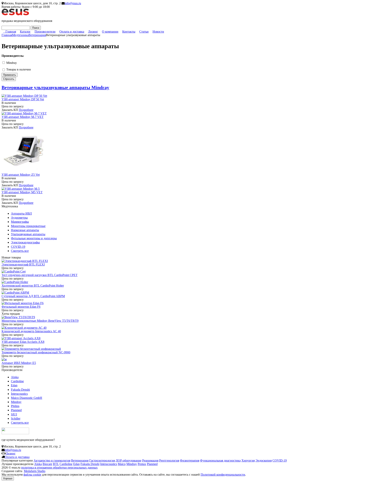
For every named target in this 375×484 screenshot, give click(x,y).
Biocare (47, 464)
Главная (10, 31)
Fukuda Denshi (20, 389)
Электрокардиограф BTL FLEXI (23, 264)
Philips (15, 406)
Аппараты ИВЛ (21, 213)
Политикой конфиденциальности (223, 474)
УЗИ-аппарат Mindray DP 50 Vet (23, 99)
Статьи (144, 31)
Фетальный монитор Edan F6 (21, 306)
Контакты (128, 31)
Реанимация (150, 460)
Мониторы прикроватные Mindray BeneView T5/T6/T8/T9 (40, 320)
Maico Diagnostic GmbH (26, 397)
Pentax (142, 464)
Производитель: (13, 55)
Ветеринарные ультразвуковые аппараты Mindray (55, 87)
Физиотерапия (189, 460)
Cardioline (17, 381)
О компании (110, 31)
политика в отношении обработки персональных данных (59, 467)
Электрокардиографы (25, 242)
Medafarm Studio (34, 471)
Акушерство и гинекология (52, 460)
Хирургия (248, 460)
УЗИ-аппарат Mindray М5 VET (22, 192)
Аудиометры (19, 217)
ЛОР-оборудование (128, 460)
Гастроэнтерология (102, 460)
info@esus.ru (73, 3)
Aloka (15, 377)
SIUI (14, 414)
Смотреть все (20, 250)
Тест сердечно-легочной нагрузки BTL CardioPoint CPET (40, 275)
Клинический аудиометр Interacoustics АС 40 (31, 331)
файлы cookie (32, 474)
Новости (158, 31)
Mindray (11, 62)
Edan (14, 385)
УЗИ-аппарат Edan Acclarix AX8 (23, 341)
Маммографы (20, 221)
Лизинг (93, 31)
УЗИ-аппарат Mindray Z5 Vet (21, 174)
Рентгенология (169, 460)
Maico (122, 464)
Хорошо (7, 478)
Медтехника (20, 35)
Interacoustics (19, 393)
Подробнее (26, 109)
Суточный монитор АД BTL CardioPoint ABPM (33, 296)
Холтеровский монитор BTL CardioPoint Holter (33, 285)
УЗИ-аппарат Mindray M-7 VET (23, 117)
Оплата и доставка (71, 31)
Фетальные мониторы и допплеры (34, 238)
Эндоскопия (263, 460)
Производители (45, 31)
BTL (56, 464)
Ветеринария (37, 35)
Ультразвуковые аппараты (28, 234)
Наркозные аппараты (25, 230)
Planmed (16, 410)
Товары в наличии (18, 69)
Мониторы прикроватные (28, 226)
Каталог (25, 31)
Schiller (15, 418)
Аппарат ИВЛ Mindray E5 (19, 363)
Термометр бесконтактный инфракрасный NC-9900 (36, 352)
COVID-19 (18, 246)
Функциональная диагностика (220, 460)
